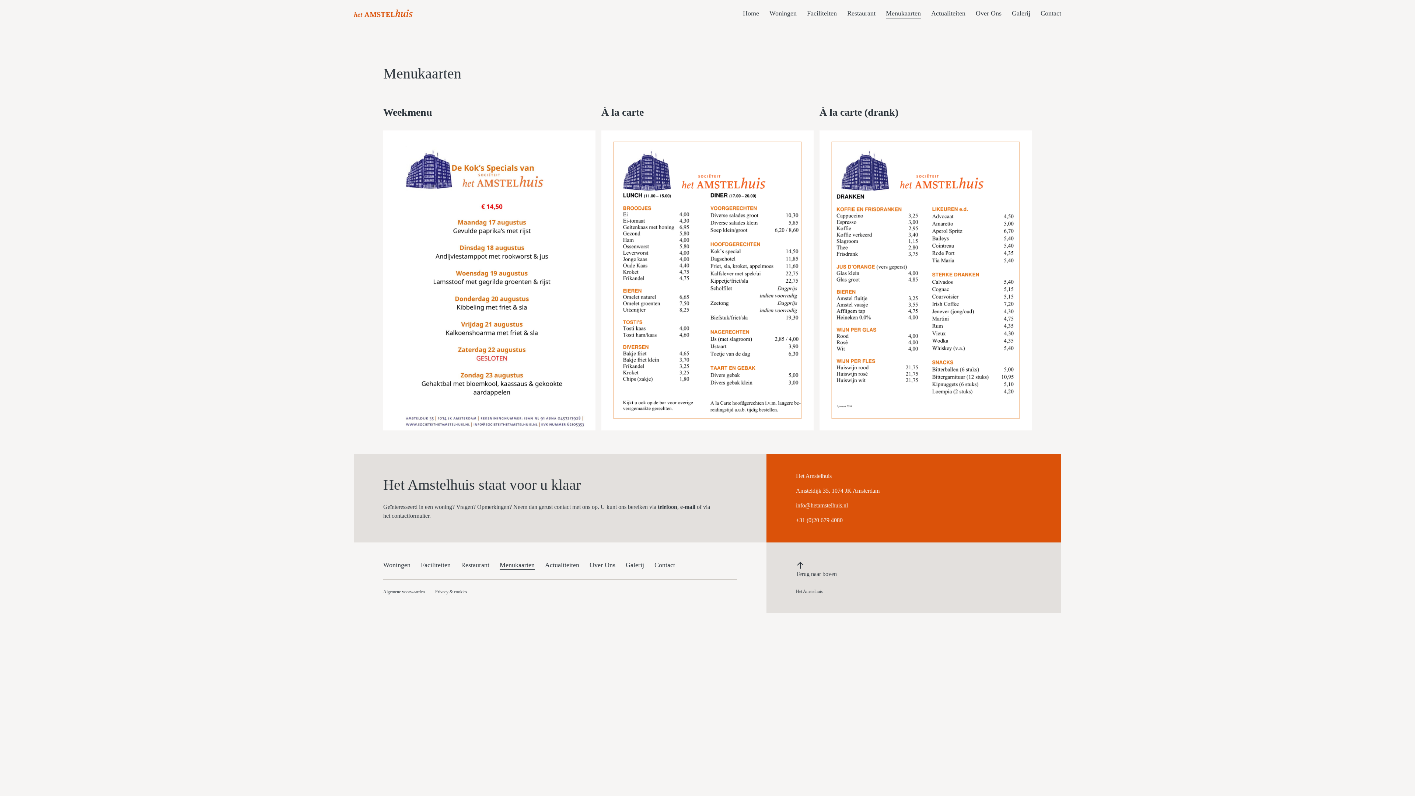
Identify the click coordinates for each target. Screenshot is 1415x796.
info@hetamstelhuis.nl (822, 505)
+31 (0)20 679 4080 (819, 520)
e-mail (687, 507)
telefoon (667, 507)
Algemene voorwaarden (404, 591)
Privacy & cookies (451, 591)
